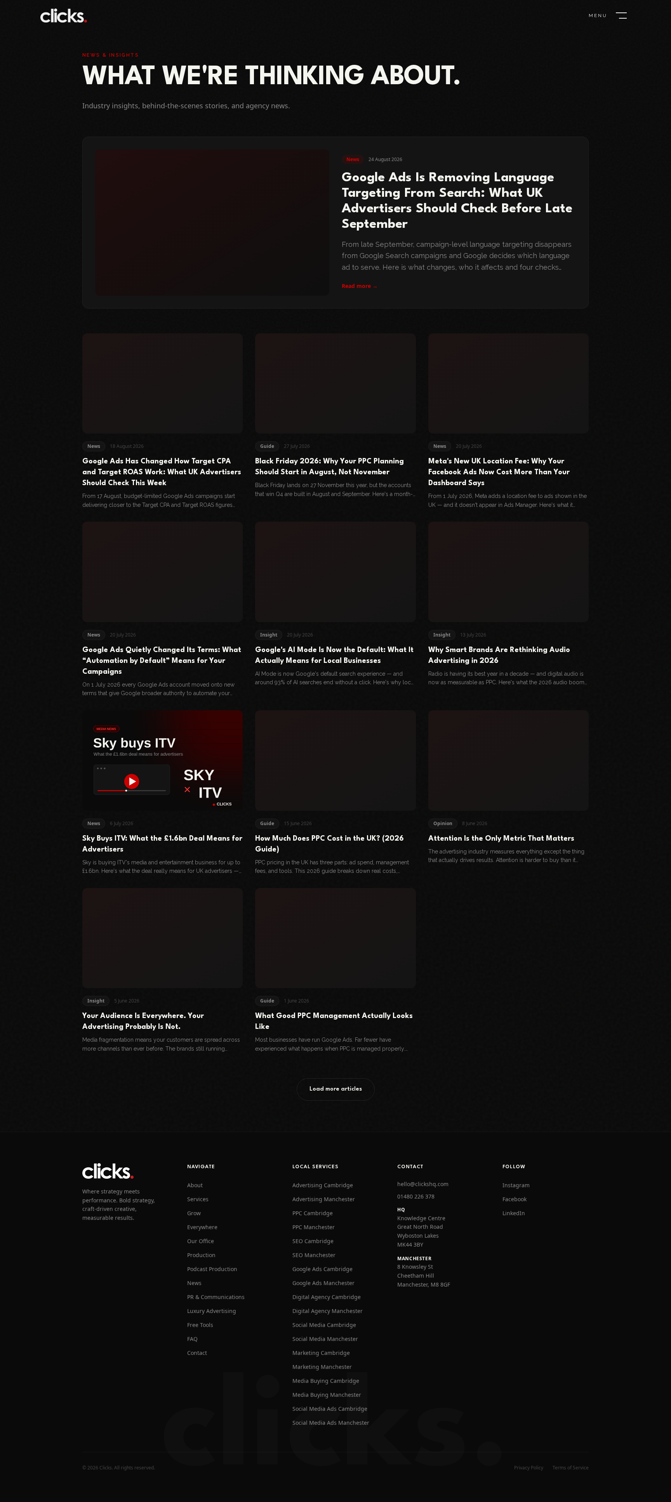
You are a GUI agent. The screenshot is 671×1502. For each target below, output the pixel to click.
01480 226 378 (416, 1196)
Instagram (516, 1185)
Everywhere (202, 1227)
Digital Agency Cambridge (326, 1297)
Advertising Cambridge (322, 1185)
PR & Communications (216, 1297)
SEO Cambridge (313, 1241)
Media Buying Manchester (326, 1394)
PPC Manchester (313, 1227)
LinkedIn (513, 1213)
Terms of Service (571, 1468)
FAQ (192, 1338)
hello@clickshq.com (422, 1184)
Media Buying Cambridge (325, 1380)
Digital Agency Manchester (327, 1311)
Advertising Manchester (323, 1199)
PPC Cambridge (312, 1213)
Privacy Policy (528, 1468)
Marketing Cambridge (321, 1352)
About (195, 1185)
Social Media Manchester (325, 1338)
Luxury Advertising (211, 1311)
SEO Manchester (314, 1255)
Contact (197, 1352)
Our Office (200, 1241)
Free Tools (200, 1325)
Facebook (514, 1199)
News (194, 1283)
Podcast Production (212, 1269)
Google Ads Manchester (323, 1283)
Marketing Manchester (322, 1366)
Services (198, 1199)
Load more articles (335, 1089)
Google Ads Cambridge (322, 1269)
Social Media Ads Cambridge (329, 1408)
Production (201, 1255)
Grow (194, 1213)
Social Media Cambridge (324, 1325)
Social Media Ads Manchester (330, 1422)
